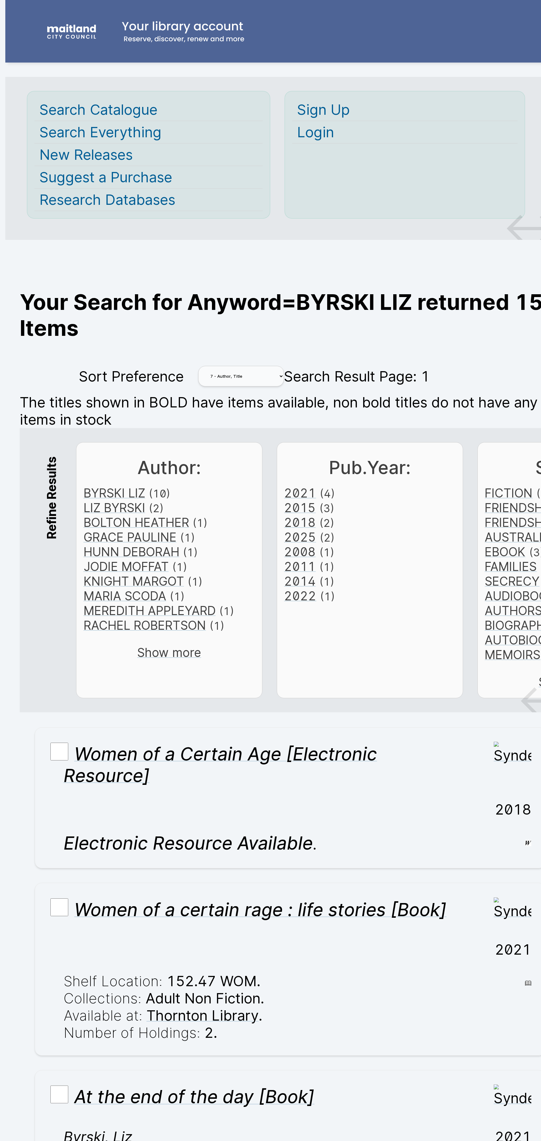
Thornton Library (203, 1015)
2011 (300, 566)
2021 (300, 493)
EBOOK (505, 551)
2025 (300, 537)
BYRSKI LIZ (114, 493)
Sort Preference (131, 376)
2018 (300, 522)
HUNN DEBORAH (131, 551)
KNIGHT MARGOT (134, 581)
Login (315, 132)
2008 (300, 551)
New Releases (86, 154)
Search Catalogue (98, 109)
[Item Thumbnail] (512, 755)
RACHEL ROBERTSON (145, 625)
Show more (169, 652)
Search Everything (100, 132)
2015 (300, 507)
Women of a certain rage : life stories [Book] (260, 910)
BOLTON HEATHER (136, 522)
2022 (300, 595)
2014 (300, 581)
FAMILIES (511, 566)
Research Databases (107, 199)
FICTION (509, 493)
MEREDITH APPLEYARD (150, 610)
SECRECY (512, 581)
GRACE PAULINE (130, 537)
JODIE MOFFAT (126, 566)
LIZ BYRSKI (114, 507)
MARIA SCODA (125, 595)
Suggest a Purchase (105, 177)
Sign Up (323, 109)
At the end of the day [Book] (194, 1097)
